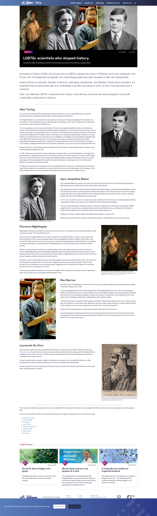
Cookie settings (74, 506)
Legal (80, 495)
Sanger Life (28, 52)
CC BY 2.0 (36, 339)
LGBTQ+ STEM (27, 429)
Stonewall (26, 422)
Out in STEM (27, 424)
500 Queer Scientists (29, 426)
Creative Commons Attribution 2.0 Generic (115, 274)
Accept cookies (59, 506)
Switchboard (27, 431)
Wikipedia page (25, 352)
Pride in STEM (27, 420)
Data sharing (94, 495)
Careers (69, 497)
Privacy (81, 497)
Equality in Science (29, 418)
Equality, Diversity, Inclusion (99, 497)
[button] (135, 3)
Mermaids (26, 433)
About (68, 495)
